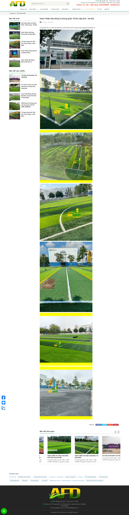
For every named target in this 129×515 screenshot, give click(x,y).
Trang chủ (23, 9)
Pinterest (116, 424)
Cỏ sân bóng (44, 9)
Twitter (104, 424)
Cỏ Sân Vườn (55, 9)
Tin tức (99, 9)
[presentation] (115, 432)
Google (110, 424)
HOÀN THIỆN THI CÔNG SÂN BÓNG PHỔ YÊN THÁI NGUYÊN (51, 456)
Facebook (98, 424)
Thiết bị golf (76, 9)
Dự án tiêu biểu (90, 9)
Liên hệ (106, 9)
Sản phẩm (65, 9)
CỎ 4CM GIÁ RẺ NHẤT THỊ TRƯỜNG (106, 455)
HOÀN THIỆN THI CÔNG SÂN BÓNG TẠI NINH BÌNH (79, 456)
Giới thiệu (32, 9)
